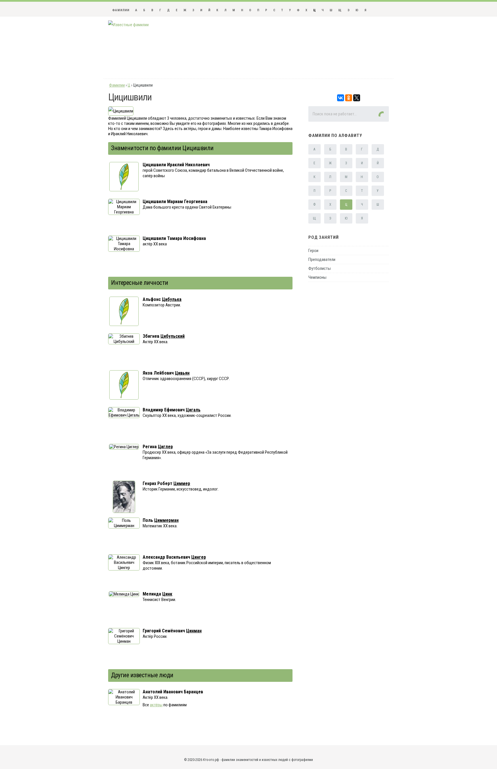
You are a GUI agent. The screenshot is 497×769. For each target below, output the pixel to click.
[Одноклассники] (348, 97)
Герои (313, 250)
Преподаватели (321, 259)
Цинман (194, 630)
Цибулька (171, 299)
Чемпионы (317, 277)
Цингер (198, 557)
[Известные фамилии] (128, 24)
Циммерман (166, 520)
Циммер (181, 483)
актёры (156, 704)
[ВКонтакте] (340, 97)
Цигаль (193, 410)
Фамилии (120, 10)
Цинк (167, 594)
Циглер (165, 446)
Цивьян (182, 373)
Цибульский (172, 336)
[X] (356, 97)
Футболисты (319, 268)
